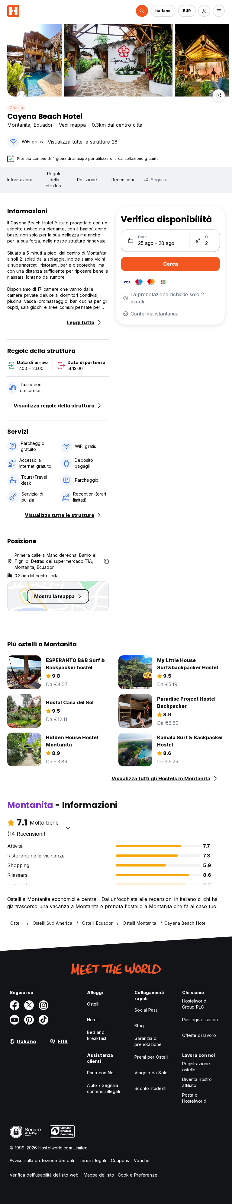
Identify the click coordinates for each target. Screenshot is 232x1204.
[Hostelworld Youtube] (14, 1020)
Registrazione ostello (196, 1066)
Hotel (92, 1019)
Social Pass (146, 1009)
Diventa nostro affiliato (197, 1082)
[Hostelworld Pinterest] (29, 1020)
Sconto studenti (150, 1088)
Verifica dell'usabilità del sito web (44, 1174)
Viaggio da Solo (151, 1072)
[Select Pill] (142, 11)
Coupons (120, 1160)
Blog (138, 1025)
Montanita (18, 125)
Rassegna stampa (200, 1019)
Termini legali (92, 1160)
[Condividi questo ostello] (219, 95)
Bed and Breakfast (96, 1035)
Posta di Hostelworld (194, 1098)
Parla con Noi (100, 1072)
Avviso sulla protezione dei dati (42, 1160)
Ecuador (43, 125)
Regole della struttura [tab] (54, 179)
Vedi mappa (72, 125)
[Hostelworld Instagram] (43, 1005)
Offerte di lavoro (199, 1035)
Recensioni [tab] (122, 179)
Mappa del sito (99, 1174)
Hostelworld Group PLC (194, 1003)
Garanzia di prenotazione (148, 1041)
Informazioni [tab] (19, 179)
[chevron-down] (68, 827)
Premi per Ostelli (151, 1057)
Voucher (142, 1160)
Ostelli (93, 1003)
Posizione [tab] (87, 179)
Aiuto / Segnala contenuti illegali (103, 1088)
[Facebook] (14, 1005)
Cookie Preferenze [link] (137, 1174)
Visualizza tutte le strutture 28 (83, 142)
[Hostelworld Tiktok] (43, 1020)
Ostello (16, 108)
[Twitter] (29, 1005)
